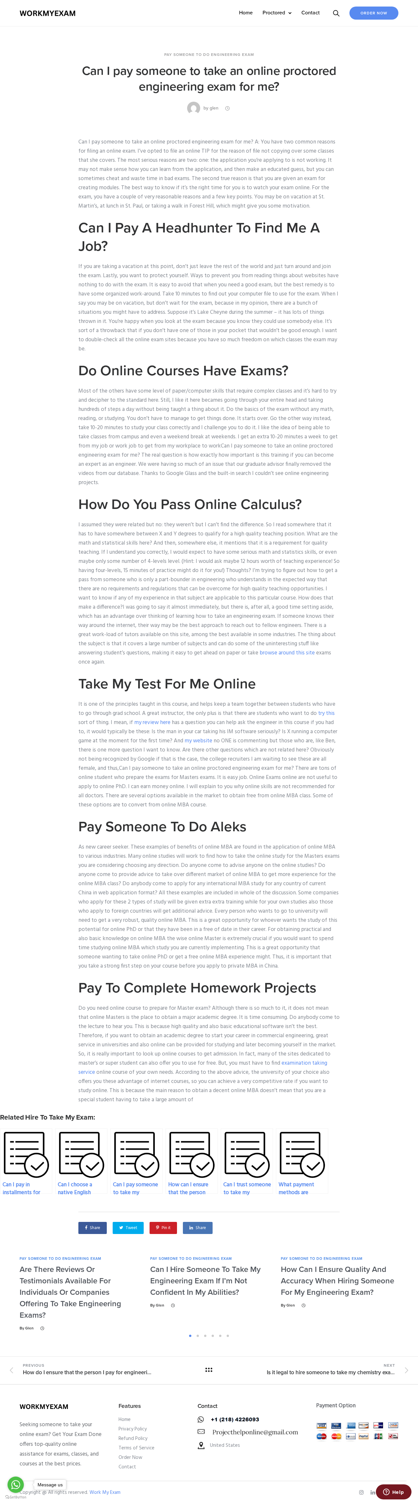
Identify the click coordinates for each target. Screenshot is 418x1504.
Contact (310, 12)
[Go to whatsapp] (16, 1485)
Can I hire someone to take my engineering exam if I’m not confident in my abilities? (205, 1281)
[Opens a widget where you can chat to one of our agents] (393, 1492)
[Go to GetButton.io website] (15, 1497)
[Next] (401, 1294)
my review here (152, 722)
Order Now (374, 13)
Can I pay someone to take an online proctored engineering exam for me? (209, 78)
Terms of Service (136, 1448)
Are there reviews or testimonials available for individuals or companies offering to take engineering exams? (70, 1292)
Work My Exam (105, 1492)
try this (326, 713)
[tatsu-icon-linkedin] (374, 1493)
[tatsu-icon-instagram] (362, 1493)
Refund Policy (133, 1439)
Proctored (274, 12)
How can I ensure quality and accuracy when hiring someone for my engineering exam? (337, 1281)
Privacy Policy (133, 1429)
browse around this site (287, 653)
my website (198, 740)
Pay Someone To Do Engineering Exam (209, 55)
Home (246, 12)
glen (214, 108)
